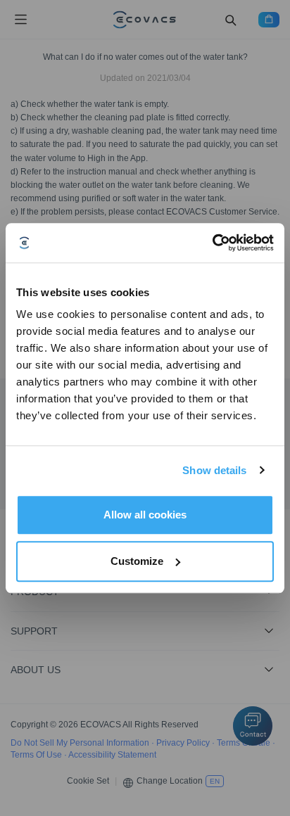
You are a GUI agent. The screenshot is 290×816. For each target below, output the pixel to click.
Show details (214, 470)
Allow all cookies (145, 515)
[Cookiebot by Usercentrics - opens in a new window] (212, 243)
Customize (137, 561)
